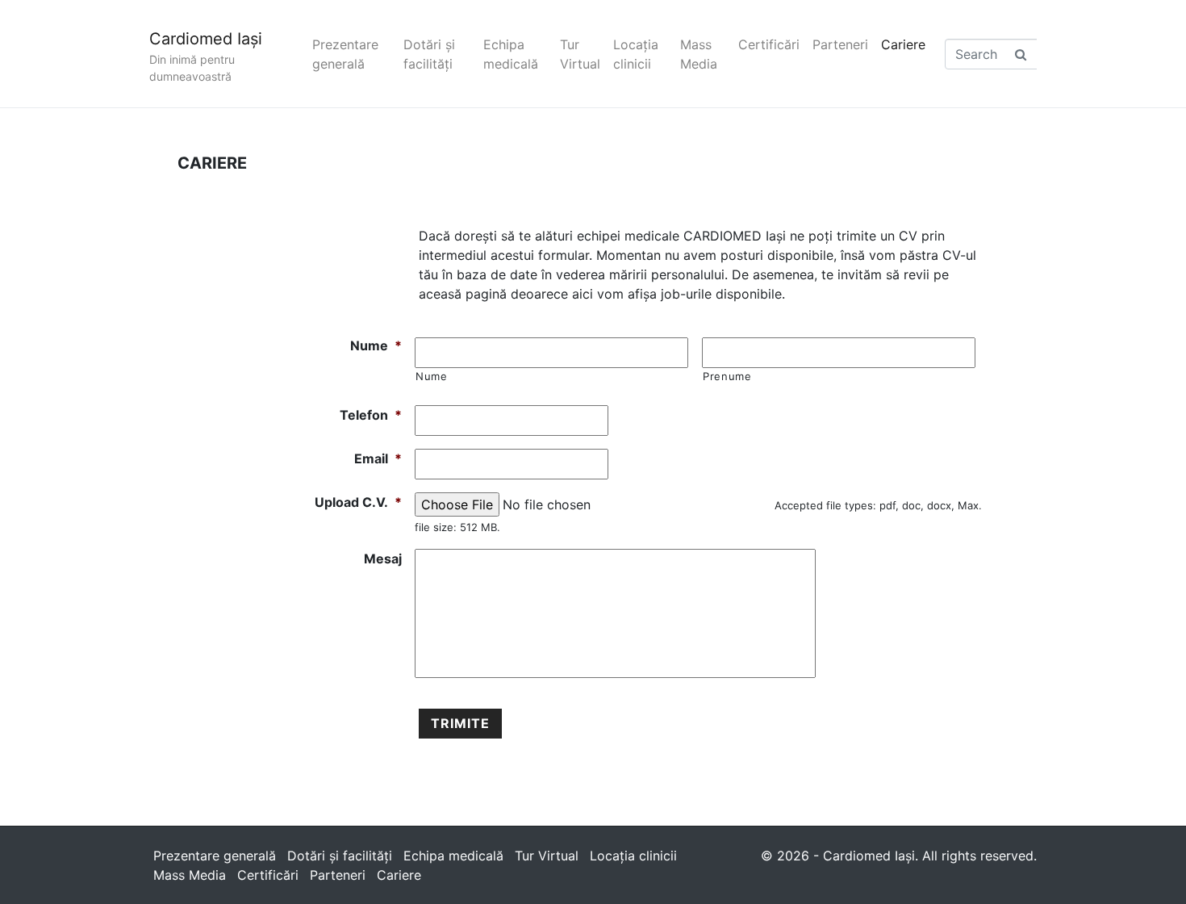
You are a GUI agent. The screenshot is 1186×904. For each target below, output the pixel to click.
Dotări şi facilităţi (429, 54)
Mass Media (698, 54)
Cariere (903, 44)
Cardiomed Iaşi (205, 38)
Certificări (769, 44)
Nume (376, 345)
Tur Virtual (580, 54)
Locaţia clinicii (635, 54)
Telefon (371, 415)
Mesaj (383, 558)
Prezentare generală (345, 54)
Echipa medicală (510, 54)
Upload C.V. (358, 502)
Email (378, 458)
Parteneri (840, 44)
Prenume (727, 376)
